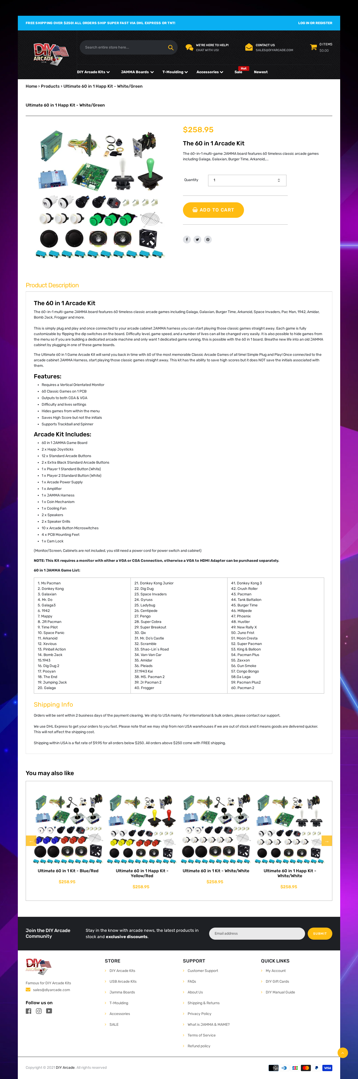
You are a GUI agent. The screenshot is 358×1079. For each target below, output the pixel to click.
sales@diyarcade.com (51, 990)
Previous (31, 840)
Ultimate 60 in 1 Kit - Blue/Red (68, 870)
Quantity (191, 180)
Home (31, 86)
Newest (261, 72)
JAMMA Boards (135, 72)
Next (327, 840)
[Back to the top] (343, 1053)
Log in (303, 23)
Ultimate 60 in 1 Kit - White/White (216, 870)
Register (324, 23)
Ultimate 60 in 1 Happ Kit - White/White (290, 873)
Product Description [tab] (52, 285)
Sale (238, 72)
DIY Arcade (65, 1067)
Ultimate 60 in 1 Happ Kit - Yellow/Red (142, 873)
